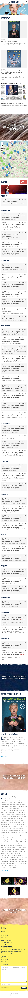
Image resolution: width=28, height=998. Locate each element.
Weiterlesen (4, 756)
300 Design (25, 995)
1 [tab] (14, 874)
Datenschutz (7, 995)
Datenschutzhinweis (5, 987)
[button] (12, 144)
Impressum (13, 995)
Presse (2, 995)
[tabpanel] (14, 9)
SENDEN (24, 988)
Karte (24, 182)
